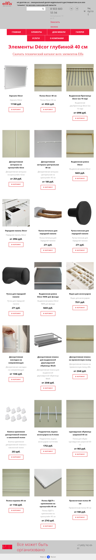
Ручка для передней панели (16, 295)
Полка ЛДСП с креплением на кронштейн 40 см (48, 503)
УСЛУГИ (36, 38)
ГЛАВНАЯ (16, 32)
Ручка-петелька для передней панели (48, 232)
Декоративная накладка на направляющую (16, 360)
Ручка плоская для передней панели (80, 232)
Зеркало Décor (16, 96)
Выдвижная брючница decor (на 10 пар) (80, 97)
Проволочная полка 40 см (80, 502)
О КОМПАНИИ (57, 38)
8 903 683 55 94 (56, 10)
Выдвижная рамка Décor (80, 163)
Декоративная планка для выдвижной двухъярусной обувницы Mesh (48, 361)
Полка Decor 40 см (48, 96)
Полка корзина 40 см (16, 500)
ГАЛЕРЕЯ (80, 32)
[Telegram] (77, 9)
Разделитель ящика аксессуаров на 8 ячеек (48, 433)
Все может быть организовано (32, 546)
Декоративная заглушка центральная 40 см (48, 165)
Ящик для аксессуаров (80, 294)
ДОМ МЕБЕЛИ (58, 32)
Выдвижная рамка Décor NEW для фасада (48, 295)
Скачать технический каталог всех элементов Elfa (48, 54)
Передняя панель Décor (16, 230)
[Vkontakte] (71, 9)
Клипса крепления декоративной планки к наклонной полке (16, 434)
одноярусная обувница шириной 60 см (80, 433)
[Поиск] (43, 9)
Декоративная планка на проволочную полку (80, 358)
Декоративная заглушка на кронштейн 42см (16, 165)
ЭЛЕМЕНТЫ (36, 32)
